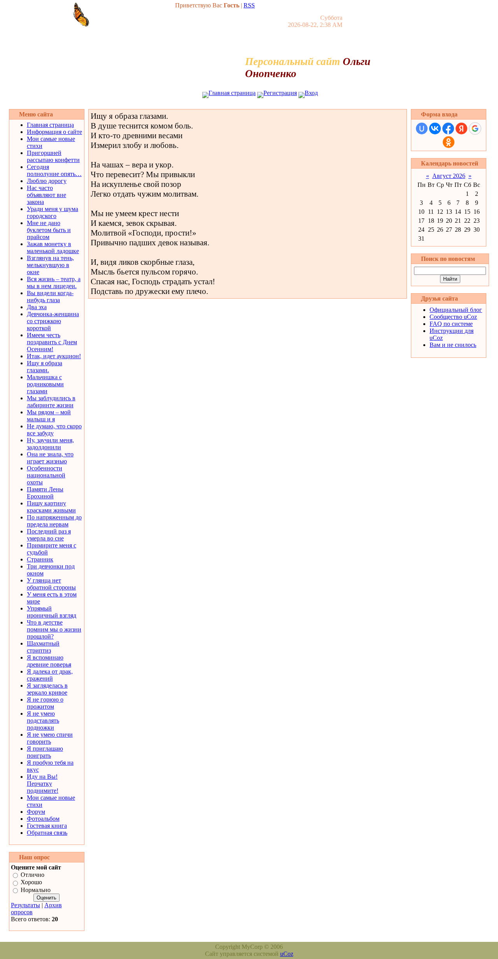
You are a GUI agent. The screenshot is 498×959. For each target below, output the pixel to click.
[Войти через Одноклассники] (448, 142)
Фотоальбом (43, 818)
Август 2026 (448, 175)
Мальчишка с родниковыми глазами (45, 384)
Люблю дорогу (47, 181)
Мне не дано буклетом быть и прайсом (49, 230)
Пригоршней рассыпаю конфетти (53, 156)
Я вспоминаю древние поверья (49, 661)
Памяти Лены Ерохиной (45, 493)
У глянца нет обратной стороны (51, 584)
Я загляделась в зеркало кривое (47, 689)
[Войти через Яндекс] (461, 128)
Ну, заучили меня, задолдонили (50, 443)
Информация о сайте (54, 131)
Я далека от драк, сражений (50, 675)
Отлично (32, 874)
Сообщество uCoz (453, 316)
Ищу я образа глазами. (44, 366)
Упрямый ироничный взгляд (51, 612)
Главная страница (232, 93)
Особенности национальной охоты (46, 475)
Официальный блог (456, 309)
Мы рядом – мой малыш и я (49, 415)
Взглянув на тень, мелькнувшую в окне (50, 265)
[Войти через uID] (422, 128)
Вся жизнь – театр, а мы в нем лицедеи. (54, 282)
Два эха (37, 307)
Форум (36, 811)
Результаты (25, 905)
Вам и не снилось (453, 344)
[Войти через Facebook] (448, 128)
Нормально (36, 890)
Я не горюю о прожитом (45, 703)
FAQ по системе (451, 323)
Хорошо (31, 882)
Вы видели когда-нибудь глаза (50, 296)
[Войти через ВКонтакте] (435, 128)
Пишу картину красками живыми (51, 507)
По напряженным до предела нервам (54, 521)
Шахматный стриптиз (43, 647)
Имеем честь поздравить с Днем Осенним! (52, 342)
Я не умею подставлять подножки (43, 720)
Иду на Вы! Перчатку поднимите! (42, 783)
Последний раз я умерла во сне (49, 535)
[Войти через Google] (475, 128)
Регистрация (280, 93)
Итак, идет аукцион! (54, 356)
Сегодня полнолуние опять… (54, 170)
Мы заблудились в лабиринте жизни (51, 401)
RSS (249, 5)
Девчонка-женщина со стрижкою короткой (53, 321)
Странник (40, 559)
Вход (311, 93)
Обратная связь (47, 832)
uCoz (286, 953)
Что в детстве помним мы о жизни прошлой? (54, 629)
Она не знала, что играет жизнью (50, 458)
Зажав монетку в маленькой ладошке (53, 247)
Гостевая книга (47, 825)
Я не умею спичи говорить (50, 738)
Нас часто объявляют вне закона (46, 195)
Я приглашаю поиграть (45, 752)
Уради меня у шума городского (52, 212)
